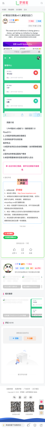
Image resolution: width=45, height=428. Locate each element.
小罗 (10, 20)
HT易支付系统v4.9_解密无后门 (17, 15)
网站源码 (11, 10)
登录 (16, 338)
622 (23, 268)
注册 (31, 338)
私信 (39, 21)
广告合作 (27, 389)
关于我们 (35, 389)
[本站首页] (41, 401)
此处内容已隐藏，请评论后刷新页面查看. (23, 168)
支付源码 (19, 10)
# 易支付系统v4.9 (10, 237)
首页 (4, 10)
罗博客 (22, 392)
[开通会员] (41, 407)
